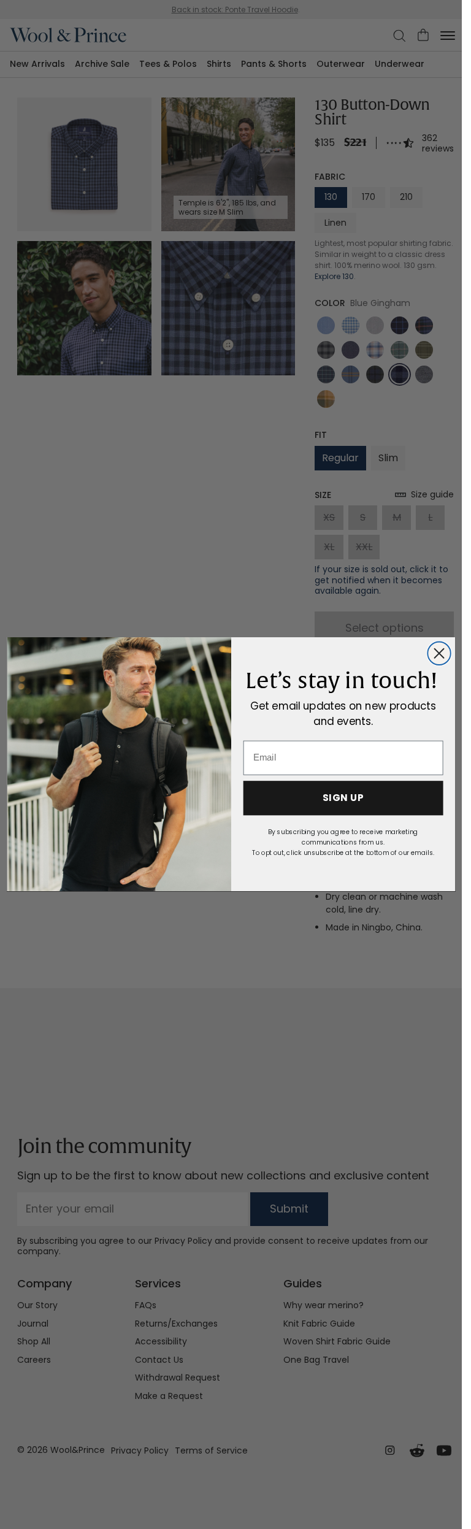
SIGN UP (342, 798)
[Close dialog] (438, 653)
